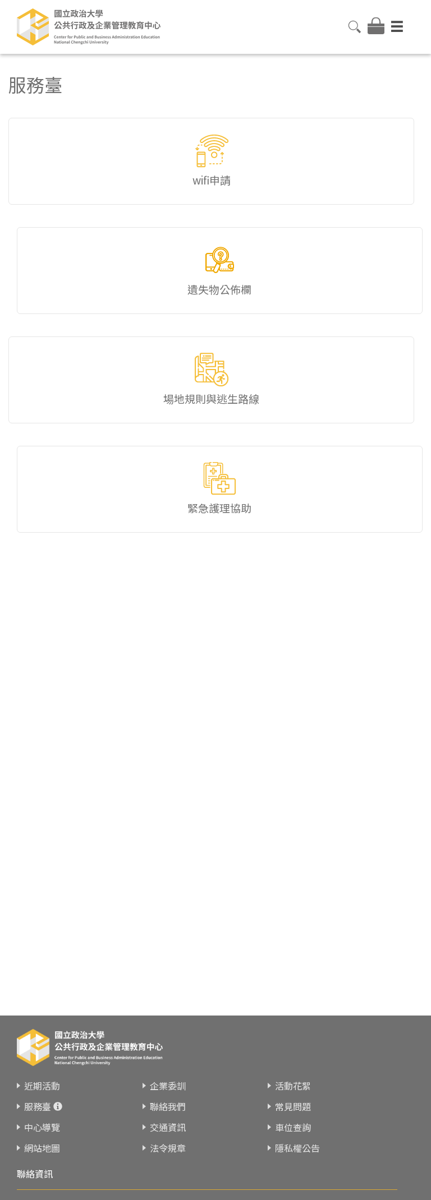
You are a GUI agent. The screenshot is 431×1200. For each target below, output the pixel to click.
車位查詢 (293, 1127)
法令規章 (168, 1148)
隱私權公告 (297, 1148)
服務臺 (37, 1106)
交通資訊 (168, 1127)
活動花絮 (293, 1085)
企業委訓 (168, 1085)
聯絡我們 (168, 1106)
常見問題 (293, 1106)
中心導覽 (42, 1127)
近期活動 (42, 1085)
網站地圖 (42, 1148)
